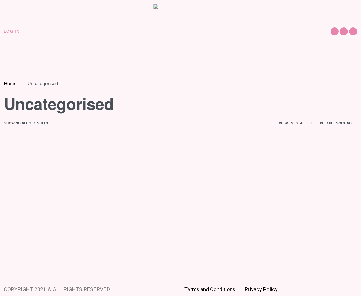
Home (10, 83)
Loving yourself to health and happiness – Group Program (133, 250)
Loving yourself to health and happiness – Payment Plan (223, 250)
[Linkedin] (353, 31)
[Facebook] (335, 31)
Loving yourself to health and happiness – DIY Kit (43, 250)
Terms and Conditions (214, 289)
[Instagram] (344, 31)
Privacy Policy (260, 289)
